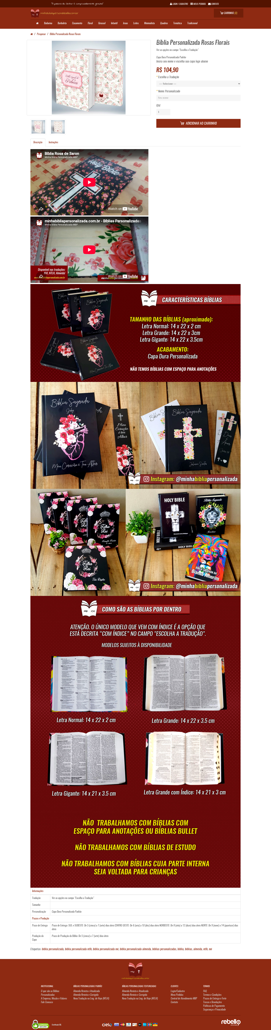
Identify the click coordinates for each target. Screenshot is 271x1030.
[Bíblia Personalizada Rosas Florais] (89, 77)
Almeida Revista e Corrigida (85, 995)
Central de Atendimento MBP (184, 998)
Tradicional (192, 23)
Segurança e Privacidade (214, 1009)
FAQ (205, 991)
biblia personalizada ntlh (78, 949)
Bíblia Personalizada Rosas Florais (65, 34)
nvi (210, 949)
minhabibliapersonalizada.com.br (59, 13)
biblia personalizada (53, 949)
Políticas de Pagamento (214, 1006)
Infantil (114, 23)
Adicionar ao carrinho (201, 123)
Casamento (77, 23)
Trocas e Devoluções (212, 1002)
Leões (136, 23)
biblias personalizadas (164, 949)
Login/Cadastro (178, 991)
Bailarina (48, 23)
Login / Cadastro (180, 4)
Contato (174, 1002)
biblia (181, 949)
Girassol (101, 23)
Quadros (164, 23)
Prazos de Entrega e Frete (214, 998)
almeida (197, 949)
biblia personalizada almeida (135, 949)
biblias (188, 949)
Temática (177, 23)
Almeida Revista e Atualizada (86, 991)
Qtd (158, 105)
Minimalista (149, 23)
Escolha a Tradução (168, 77)
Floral (90, 23)
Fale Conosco (47, 1002)
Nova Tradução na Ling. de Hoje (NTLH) (91, 998)
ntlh (205, 949)
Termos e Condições (212, 995)
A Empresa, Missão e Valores (54, 998)
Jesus (125, 23)
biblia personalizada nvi (106, 949)
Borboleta (62, 23)
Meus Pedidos (177, 995)
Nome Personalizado (169, 91)
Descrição (37, 142)
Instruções (53, 142)
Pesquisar (41, 34)
